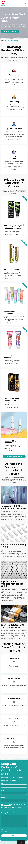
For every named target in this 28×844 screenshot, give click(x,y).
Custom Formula (6, 807)
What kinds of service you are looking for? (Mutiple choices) (13, 805)
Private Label (16, 809)
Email (2, 790)
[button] (25, 3)
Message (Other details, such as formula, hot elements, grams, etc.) (14, 813)
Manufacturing (17, 807)
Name (3, 783)
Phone (3, 797)
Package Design (6, 809)
